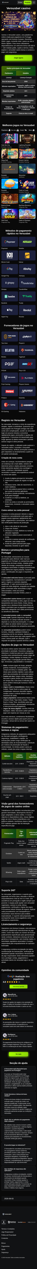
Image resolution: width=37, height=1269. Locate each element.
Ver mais (18, 1054)
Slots (30, 130)
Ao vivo (13, 130)
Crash (22, 130)
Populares (5, 130)
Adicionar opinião (18, 986)
